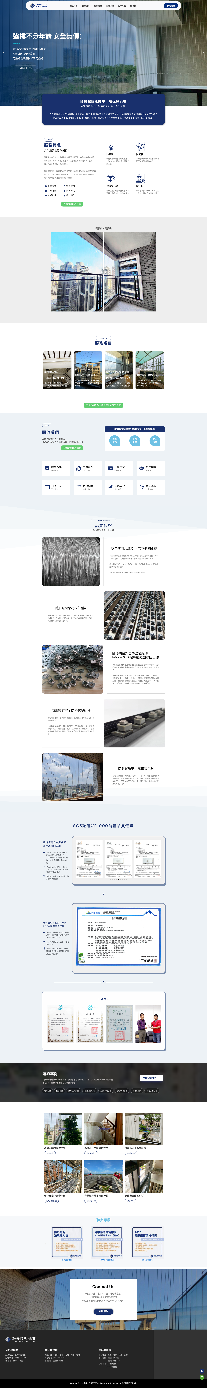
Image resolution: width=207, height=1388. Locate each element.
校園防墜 (59, 1091)
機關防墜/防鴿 (89, 1091)
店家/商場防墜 (105, 1091)
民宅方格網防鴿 (51, 1201)
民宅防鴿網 (137, 1091)
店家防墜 (130, 1201)
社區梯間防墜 (91, 1153)
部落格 (133, 5)
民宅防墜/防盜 (152, 1091)
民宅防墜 (50, 1153)
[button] (3, 51)
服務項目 (86, 5)
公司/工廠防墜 (73, 1091)
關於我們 (98, 5)
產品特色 (74, 5)
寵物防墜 (47, 1091)
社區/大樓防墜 (122, 1091)
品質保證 (110, 5)
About (47, 425)
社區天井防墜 (91, 1201)
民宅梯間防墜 (131, 1153)
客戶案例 (122, 5)
